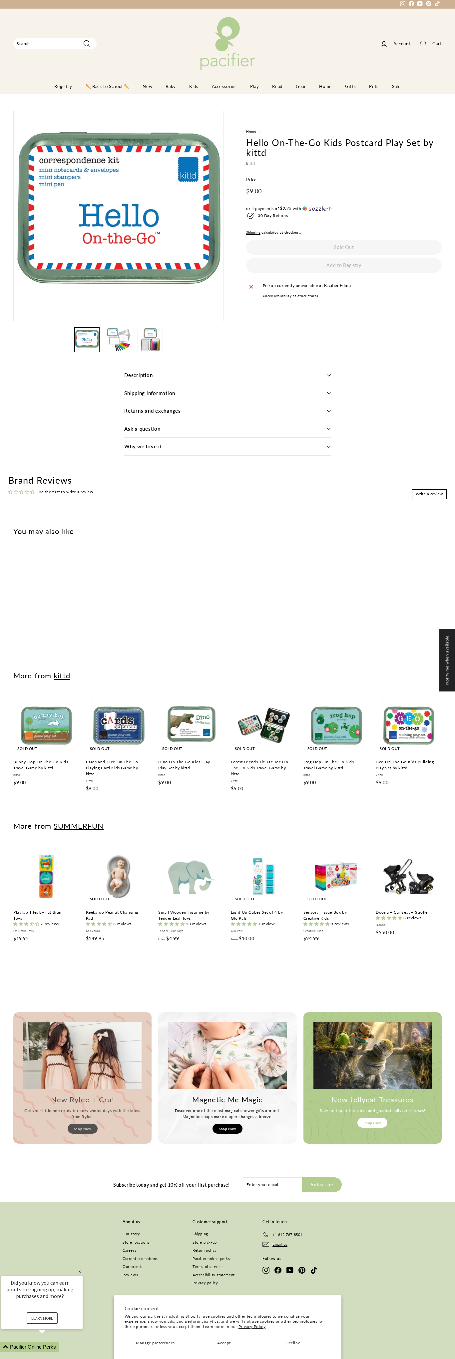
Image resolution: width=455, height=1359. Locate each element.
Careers (129, 1250)
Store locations (136, 1242)
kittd (250, 163)
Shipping (253, 232)
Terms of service (208, 1266)
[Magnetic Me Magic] (227, 1055)
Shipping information (149, 393)
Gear (301, 86)
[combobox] (55, 43)
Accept (224, 1342)
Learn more (42, 1318)
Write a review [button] (429, 493)
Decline (292, 1342)
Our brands (133, 1266)
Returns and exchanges (152, 411)
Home (325, 86)
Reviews (130, 1275)
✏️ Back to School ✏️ (108, 86)
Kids (194, 86)
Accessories (224, 86)
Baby (171, 86)
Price (251, 180)
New (147, 86)
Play (254, 86)
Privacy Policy (251, 1326)
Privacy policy (205, 1283)
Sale (396, 86)
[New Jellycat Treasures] (372, 1055)
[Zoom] (119, 216)
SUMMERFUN (79, 825)
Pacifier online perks (211, 1258)
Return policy (205, 1250)
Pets (374, 86)
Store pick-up (205, 1242)
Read (277, 86)
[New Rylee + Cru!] (82, 1055)
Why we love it (143, 446)
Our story (131, 1234)
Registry (63, 86)
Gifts (350, 86)
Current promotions (140, 1258)
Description (138, 375)
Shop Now (82, 1129)
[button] (344, 209)
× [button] (79, 1271)
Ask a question (142, 429)
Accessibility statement (214, 1275)
